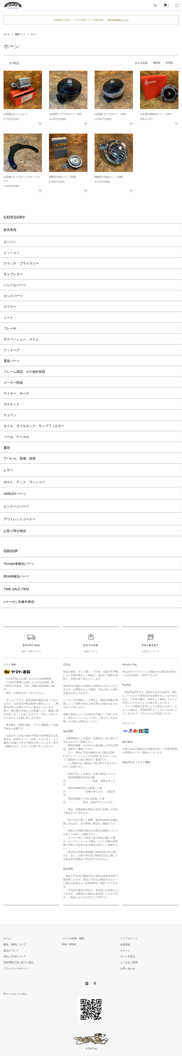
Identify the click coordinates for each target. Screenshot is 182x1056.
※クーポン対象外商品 (19, 601)
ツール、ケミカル (16, 436)
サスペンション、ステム (21, 339)
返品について (11, 950)
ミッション (12, 252)
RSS (64, 944)
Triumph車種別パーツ (19, 563)
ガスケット (12, 404)
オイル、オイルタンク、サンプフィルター (34, 425)
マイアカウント (129, 938)
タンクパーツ (13, 295)
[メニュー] (176, 5)
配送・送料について (15, 944)
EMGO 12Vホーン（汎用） (110, 177)
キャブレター (13, 274)
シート (8, 317)
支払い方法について (15, 956)
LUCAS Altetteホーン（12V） (156, 114)
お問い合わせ (127, 968)
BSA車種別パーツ (16, 576)
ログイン (125, 950)
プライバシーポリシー (16, 968)
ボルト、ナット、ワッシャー (24, 481)
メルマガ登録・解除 (73, 938)
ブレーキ (10, 328)
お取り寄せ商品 (15, 530)
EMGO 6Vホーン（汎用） (63, 177)
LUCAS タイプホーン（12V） (111, 114)
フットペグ (12, 349)
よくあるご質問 (129, 962)
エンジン (10, 241)
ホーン (34, 34)
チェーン (10, 414)
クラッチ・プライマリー (21, 263)
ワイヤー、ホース (16, 393)
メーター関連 (13, 382)
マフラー (10, 306)
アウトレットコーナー (20, 519)
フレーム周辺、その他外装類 (24, 371)
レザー (8, 470)
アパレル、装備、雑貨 (20, 458)
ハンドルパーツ (15, 284)
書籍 (7, 447)
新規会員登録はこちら (118, 19)
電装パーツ (20, 34)
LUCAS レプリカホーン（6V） (66, 114)
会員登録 (125, 944)
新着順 (169, 62)
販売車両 (10, 229)
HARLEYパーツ (15, 493)
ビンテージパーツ (16, 506)
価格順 (156, 62)
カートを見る (127, 956)
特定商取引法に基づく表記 (18, 962)
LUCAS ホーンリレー (15, 114)
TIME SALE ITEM (16, 589)
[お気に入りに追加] (40, 124)
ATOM (72, 944)
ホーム (7, 34)
